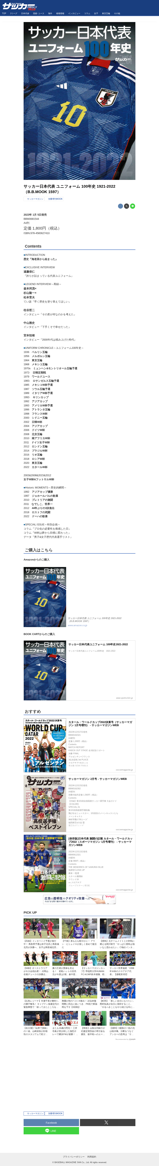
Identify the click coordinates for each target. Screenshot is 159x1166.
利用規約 (91, 1156)
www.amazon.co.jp (77, 625)
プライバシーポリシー (74, 1156)
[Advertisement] (79, 1075)
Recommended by (122, 1039)
